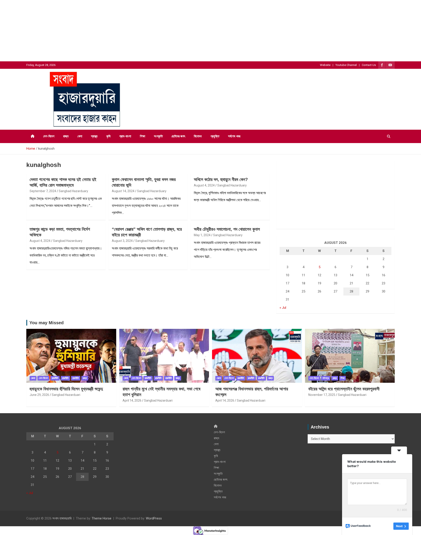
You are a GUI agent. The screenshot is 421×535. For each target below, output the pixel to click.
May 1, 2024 (202, 235)
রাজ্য (66, 136)
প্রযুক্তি (214, 136)
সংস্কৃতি (158, 136)
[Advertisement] (131, 30)
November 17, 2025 (321, 395)
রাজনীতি (55, 378)
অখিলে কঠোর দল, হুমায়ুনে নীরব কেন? (221, 179)
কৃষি (108, 136)
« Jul (283, 308)
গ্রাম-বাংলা (125, 136)
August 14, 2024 (123, 191)
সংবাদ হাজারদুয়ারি (61, 518)
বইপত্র (326, 378)
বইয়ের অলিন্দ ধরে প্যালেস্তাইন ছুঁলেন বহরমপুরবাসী (344, 388)
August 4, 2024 (204, 185)
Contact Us (369, 65)
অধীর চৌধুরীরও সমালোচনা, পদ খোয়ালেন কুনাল (227, 229)
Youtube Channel (346, 65)
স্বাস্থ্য (94, 136)
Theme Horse (101, 518)
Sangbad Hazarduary (73, 191)
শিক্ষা (142, 136)
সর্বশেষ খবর (234, 136)
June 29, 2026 (39, 395)
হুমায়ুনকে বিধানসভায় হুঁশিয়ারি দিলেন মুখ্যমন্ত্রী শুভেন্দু (66, 388)
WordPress (154, 518)
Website (325, 65)
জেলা (33, 378)
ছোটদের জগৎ (178, 136)
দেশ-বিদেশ (48, 136)
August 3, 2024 (122, 241)
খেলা (79, 136)
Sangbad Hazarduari (66, 395)
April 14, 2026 (132, 400)
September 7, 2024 (43, 191)
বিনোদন (198, 136)
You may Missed (46, 322)
